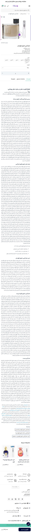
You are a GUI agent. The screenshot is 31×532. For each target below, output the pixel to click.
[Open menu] (29, 6)
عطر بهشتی (25, 405)
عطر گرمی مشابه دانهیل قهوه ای (22, 433)
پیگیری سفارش (25, 520)
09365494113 (27, 496)
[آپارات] (12, 499)
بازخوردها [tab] (13, 79)
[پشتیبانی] (15, 499)
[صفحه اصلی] (28, 14)
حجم (29, 58)
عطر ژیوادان (25, 508)
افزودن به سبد (24, 530)
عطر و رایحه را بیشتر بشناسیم (13, 512)
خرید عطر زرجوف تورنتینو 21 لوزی (9, 460)
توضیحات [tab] (28, 79)
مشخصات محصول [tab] (21, 79)
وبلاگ (17, 508)
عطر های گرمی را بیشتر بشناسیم (11, 510)
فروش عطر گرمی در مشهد (6, 415)
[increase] (28, 73)
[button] (3, 455)
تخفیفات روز (24, 503)
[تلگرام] (22, 499)
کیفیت (28, 65)
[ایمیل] (8, 499)
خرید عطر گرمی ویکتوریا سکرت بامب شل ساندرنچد (23, 460)
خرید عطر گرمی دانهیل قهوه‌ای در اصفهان (21, 436)
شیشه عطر (15, 516)
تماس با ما (26, 516)
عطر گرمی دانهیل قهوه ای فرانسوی (22, 430)
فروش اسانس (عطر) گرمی (14, 410)
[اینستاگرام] (18, 499)
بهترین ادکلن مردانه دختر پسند (22, 422)
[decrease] (2, 73)
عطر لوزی (17, 503)
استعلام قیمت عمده (12, 520)
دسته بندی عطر (23, 14)
